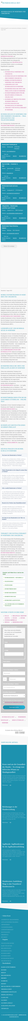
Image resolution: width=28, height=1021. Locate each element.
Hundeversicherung (8, 552)
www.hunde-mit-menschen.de (13, 193)
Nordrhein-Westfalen (9, 992)
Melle (15, 620)
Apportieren (5, 924)
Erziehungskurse (7, 56)
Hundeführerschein (8, 409)
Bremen (3, 978)
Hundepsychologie (10, 596)
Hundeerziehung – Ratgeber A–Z (14, 577)
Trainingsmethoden (8, 125)
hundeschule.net (11, 1015)
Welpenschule (17, 62)
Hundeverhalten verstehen (11, 316)
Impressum (22, 1015)
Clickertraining (7, 927)
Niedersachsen (6, 989)
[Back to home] (11, 4)
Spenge (7, 622)
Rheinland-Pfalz (7, 994)
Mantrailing (5, 932)
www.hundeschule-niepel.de (13, 233)
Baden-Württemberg (8, 967)
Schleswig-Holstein (8, 1005)
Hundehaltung (6, 951)
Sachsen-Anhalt (7, 1003)
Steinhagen (9, 620)
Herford (24, 615)
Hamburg (4, 981)
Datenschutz (14, 1017)
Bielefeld (16, 615)
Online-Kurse (9, 585)
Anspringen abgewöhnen (10, 919)
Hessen (3, 983)
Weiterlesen (5, 785)
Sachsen (4, 1000)
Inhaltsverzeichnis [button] (5, 69)
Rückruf (4, 937)
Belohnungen (6, 948)
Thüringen (5, 1008)
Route (15, 156)
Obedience (4, 934)
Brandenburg (6, 975)
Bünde (23, 618)
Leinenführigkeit (7, 929)
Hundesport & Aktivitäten (12, 600)
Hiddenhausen (18, 622)
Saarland (4, 997)
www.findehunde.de (11, 151)
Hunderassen (6, 955)
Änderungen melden (14, 707)
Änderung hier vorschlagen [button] (9, 627)
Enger (15, 618)
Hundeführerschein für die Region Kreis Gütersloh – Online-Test (14, 95)
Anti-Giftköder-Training (9, 922)
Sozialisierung (12, 442)
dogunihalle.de (10, 173)
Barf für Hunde (6, 945)
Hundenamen (5, 953)
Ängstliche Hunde (7, 943)
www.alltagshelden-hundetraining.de (15, 213)
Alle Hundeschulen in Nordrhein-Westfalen (14, 604)
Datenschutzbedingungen (14, 702)
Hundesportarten (7, 385)
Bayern (3, 970)
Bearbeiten (22, 156)
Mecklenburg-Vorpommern (10, 986)
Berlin (3, 972)
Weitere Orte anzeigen (9, 246)
